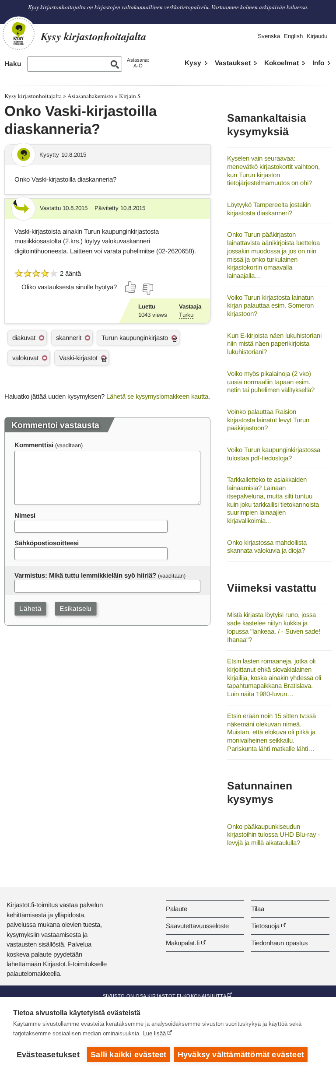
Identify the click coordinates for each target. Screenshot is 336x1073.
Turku (186, 315)
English (293, 36)
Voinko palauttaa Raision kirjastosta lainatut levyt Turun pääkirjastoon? (268, 419)
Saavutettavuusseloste (197, 925)
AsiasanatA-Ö (138, 62)
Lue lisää (154, 1033)
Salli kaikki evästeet (128, 1054)
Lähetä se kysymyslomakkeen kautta (157, 396)
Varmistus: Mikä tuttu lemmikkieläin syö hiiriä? (85, 575)
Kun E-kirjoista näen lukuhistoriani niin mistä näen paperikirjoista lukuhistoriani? (274, 343)
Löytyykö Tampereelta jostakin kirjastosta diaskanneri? (269, 209)
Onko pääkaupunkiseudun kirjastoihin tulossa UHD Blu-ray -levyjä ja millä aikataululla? (273, 834)
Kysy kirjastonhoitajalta (33, 96)
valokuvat (25, 357)
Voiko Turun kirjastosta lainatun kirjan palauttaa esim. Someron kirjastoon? (270, 305)
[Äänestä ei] (147, 289)
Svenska (269, 36)
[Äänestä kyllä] (130, 287)
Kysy (193, 63)
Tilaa (257, 908)
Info (318, 63)
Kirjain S (129, 96)
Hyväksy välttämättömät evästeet (241, 1054)
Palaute (176, 908)
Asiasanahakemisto (90, 96)
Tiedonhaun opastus (279, 943)
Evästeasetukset (48, 1054)
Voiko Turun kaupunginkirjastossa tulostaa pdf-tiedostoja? (273, 454)
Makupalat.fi (183, 943)
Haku (12, 63)
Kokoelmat (281, 63)
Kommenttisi (33, 445)
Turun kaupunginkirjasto (135, 337)
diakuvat (23, 337)
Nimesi (24, 515)
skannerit (68, 337)
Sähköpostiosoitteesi (46, 543)
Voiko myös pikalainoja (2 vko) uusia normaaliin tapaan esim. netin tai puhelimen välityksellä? (271, 381)
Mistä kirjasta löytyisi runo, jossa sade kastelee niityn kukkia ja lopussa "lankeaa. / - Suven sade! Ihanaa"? (273, 627)
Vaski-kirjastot (78, 357)
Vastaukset (233, 63)
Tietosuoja (265, 925)
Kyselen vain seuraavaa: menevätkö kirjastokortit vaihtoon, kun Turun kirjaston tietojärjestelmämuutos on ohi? (273, 170)
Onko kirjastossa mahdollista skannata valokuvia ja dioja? (267, 546)
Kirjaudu (317, 36)
